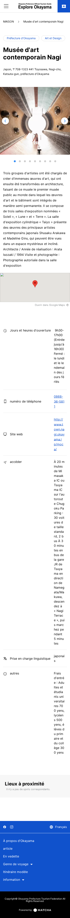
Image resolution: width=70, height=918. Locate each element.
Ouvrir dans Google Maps (50, 305)
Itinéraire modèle (15, 872)
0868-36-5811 (59, 401)
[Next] (64, 120)
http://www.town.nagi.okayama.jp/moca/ (59, 434)
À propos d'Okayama (18, 841)
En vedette (11, 856)
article (7, 848)
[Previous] (5, 120)
